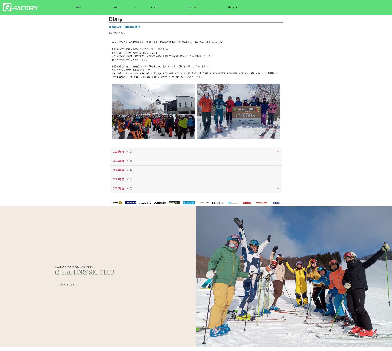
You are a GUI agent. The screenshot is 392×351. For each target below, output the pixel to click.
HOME (78, 7)
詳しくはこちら (67, 284)
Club (153, 7)
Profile (192, 7)
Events (116, 7)
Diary (231, 7)
